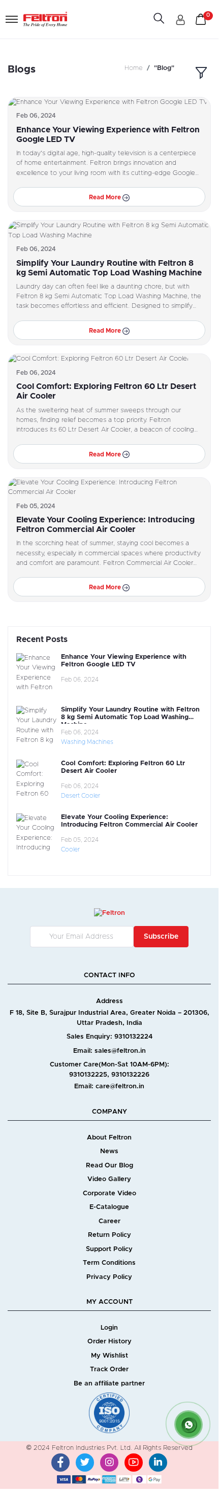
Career (109, 1221)
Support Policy (109, 1249)
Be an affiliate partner (109, 1383)
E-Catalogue (109, 1207)
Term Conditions (109, 1263)
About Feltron (109, 1137)
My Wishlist (109, 1355)
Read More (105, 197)
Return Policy (109, 1235)
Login (109, 1328)
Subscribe (161, 936)
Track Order (109, 1369)
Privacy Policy (109, 1277)
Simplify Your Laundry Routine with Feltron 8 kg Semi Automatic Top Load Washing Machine (130, 717)
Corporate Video (109, 1193)
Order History (109, 1341)
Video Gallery (109, 1179)
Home (133, 68)
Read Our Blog (109, 1165)
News (109, 1151)
